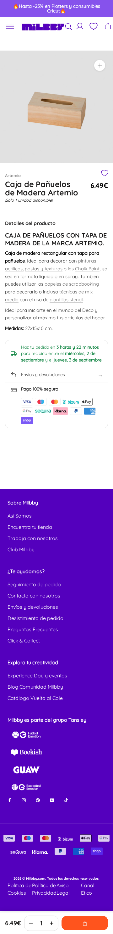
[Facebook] (10, 799)
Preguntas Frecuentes (33, 629)
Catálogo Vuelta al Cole (35, 698)
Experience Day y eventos (37, 675)
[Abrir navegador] (10, 26)
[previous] (10, 8)
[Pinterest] (38, 799)
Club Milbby (21, 549)
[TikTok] (66, 799)
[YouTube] (52, 799)
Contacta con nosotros (34, 595)
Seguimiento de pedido (34, 584)
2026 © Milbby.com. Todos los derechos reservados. (56, 878)
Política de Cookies (19, 889)
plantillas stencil (66, 299)
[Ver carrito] (107, 26)
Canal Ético (87, 889)
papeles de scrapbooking (72, 284)
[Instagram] (24, 799)
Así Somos (20, 516)
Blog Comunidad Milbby (35, 687)
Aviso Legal (63, 889)
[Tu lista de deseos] (93, 26)
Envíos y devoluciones (33, 607)
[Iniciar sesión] (79, 26)
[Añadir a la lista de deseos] (104, 173)
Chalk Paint (87, 269)
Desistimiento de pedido (35, 618)
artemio (13, 175)
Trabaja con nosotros (33, 538)
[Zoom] (99, 65)
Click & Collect (24, 640)
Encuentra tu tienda (30, 527)
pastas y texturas (43, 269)
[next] (102, 8)
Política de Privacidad (44, 889)
